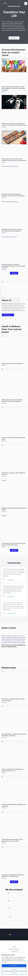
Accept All (14, 965)
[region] (14, 964)
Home (14, 947)
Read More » (4, 91)
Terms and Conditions (14, 949)
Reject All (14, 973)
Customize (14, 969)
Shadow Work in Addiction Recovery (12, 363)
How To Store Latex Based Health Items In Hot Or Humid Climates (13, 645)
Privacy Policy (14, 951)
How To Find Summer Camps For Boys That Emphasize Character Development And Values (13, 88)
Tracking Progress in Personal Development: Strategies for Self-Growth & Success (13, 266)
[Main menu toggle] (25, 3)
